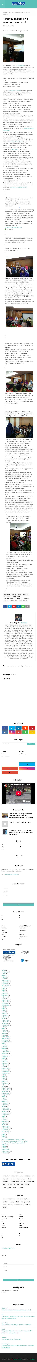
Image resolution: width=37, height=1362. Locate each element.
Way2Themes (17, 1359)
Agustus (5, 972)
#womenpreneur (29, 128)
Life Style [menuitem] (4, 928)
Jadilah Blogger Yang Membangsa (20, 822)
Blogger (32, 1359)
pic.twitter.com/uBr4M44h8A (18, 187)
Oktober (5, 983)
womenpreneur (23, 600)
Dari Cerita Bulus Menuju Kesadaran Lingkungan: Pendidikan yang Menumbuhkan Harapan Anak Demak (21, 815)
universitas (5, 1181)
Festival (10, 1184)
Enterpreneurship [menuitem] (23, 936)
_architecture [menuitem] (5, 1219)
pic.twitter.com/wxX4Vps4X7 (13, 227)
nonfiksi (4, 1207)
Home (11, 1356)
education (25, 594)
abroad (27, 1184)
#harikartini (6, 130)
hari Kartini (21, 65)
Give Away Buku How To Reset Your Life (13, 1139)
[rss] (32, 732)
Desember (6, 980)
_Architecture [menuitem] (22, 928)
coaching (23, 1179)
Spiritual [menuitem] (4, 939)
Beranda (5, 12)
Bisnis (19, 594)
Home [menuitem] (3, 926)
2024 (4, 998)
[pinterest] (32, 728)
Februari (5, 995)
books (4, 1184)
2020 (3, 847)
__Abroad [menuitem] (4, 932)
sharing (17, 1179)
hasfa (3, 754)
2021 (20, 844)
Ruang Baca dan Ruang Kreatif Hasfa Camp (10, 1291)
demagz (4, 751)
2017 (4, 1124)
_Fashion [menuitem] (21, 934)
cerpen (10, 1204)
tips (33, 1176)
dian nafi (6, 26)
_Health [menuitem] (4, 936)
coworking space (7, 1187)
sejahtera (6, 600)
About (17, 1356)
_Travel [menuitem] (21, 1219)
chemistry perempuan (15, 141)
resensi (23, 1181)
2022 (3, 844)
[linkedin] (18, 728)
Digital (29, 1179)
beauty (14, 594)
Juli (4, 988)
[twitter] (12, 728)
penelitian (27, 1204)
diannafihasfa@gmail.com (12, 874)
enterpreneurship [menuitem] (23, 1227)
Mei (4, 992)
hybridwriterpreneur (9, 598)
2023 (4, 1018)
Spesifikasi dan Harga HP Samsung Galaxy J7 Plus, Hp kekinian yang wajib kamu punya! (21, 832)
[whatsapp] (25, 732)
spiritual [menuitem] (4, 1227)
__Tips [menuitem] (20, 932)
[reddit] (25, 728)
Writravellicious (6, 1176)
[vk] (5, 732)
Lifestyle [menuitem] (21, 1216)
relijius (21, 1187)
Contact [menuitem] (21, 939)
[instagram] (12, 732)
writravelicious (5, 756)
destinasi (19, 1199)
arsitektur (27, 1176)
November (6, 982)
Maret (5, 975)
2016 (4, 1148)
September (6, 985)
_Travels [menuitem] (4, 930)
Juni (4, 973)
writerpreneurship (14, 1181)
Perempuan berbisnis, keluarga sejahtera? (13, 1143)
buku (4, 1199)
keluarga (18, 598)
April (4, 1012)
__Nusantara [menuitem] (22, 930)
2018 (3, 849)
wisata (21, 1176)
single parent (14, 600)
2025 (4, 978)
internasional (30, 1181)
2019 (20, 847)
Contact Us (24, 1356)
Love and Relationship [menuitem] (25, 926)
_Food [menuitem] (3, 934)
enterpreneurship (17, 596)
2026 (4, 970)
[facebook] (5, 728)
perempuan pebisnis (15, 90)
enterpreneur (7, 596)
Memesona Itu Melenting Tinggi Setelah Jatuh (14, 1141)
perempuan (26, 598)
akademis (15, 1187)
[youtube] (18, 732)
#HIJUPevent (11, 12)
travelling (26, 1199)
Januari (5, 977)
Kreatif (4, 1204)
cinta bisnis (15, 149)
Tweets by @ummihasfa (8, 1248)
